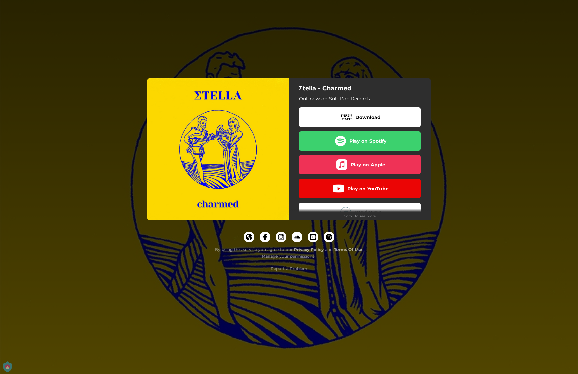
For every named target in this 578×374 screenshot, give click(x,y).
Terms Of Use (348, 249)
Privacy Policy (309, 249)
